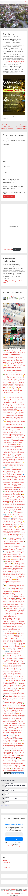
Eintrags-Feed (6, 862)
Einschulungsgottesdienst (11, 794)
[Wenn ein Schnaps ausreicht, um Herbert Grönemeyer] (14, 385)
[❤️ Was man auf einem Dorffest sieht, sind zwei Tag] (14, 338)
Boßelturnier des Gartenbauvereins (13, 790)
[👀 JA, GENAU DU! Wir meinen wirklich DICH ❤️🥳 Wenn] (14, 689)
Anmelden (5, 860)
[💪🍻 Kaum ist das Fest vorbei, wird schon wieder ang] (14, 431)
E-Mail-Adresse (7, 166)
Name (5, 161)
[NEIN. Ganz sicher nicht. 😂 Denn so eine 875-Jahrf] (14, 455)
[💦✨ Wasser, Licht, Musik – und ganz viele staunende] (14, 478)
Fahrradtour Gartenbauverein (11, 802)
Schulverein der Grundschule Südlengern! (13, 61)
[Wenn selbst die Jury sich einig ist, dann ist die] (14, 642)
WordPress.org (6, 867)
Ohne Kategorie (7, 117)
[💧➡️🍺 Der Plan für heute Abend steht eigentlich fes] (14, 525)
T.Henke (17, 36)
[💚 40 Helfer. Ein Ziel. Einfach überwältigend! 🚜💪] (14, 572)
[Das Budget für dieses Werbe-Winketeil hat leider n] (14, 502)
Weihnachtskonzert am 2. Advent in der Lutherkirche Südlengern (7, 126)
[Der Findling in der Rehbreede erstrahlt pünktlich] (14, 666)
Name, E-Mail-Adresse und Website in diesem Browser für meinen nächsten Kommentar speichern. (12, 181)
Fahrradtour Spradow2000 (11, 798)
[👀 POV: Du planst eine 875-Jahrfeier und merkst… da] (14, 712)
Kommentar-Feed (7, 865)
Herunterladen (17, 249)
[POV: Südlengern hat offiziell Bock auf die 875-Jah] (14, 759)
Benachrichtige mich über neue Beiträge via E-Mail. (14, 193)
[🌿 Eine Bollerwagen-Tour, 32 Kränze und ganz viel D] (14, 736)
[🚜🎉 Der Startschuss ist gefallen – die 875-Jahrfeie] (14, 595)
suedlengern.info (7, 2)
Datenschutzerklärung (14, 846)
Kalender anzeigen (5, 805)
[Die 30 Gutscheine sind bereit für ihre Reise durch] (14, 314)
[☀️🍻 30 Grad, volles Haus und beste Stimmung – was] (14, 408)
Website (5, 172)
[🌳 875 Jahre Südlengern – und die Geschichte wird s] (14, 619)
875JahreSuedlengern (7, 249)
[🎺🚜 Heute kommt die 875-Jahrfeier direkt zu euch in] (14, 548)
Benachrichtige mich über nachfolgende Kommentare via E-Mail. (13, 187)
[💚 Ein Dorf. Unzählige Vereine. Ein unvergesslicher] (14, 361)
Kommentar (6, 144)
